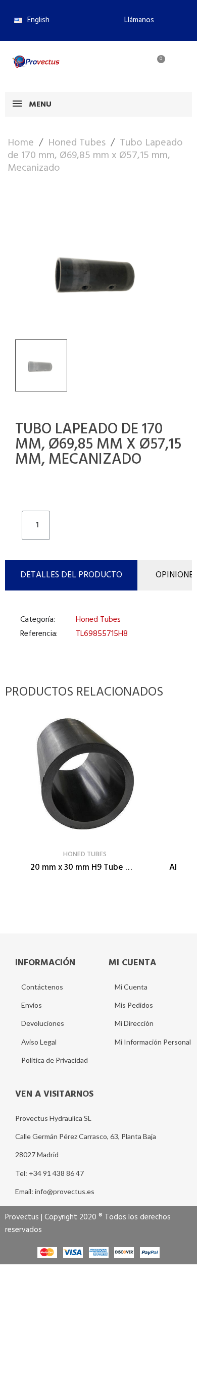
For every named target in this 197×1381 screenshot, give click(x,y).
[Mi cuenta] (123, 65)
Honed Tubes (98, 619)
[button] (135, 20)
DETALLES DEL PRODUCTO (71, 575)
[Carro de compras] (155, 65)
